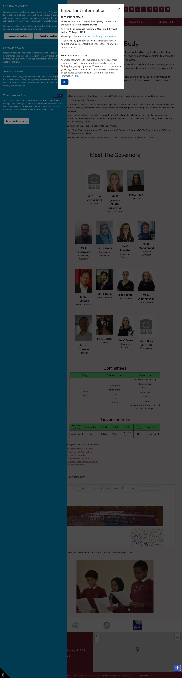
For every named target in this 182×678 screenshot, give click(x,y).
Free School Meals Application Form (98, 36)
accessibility (177, 668)
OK (64, 82)
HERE (76, 75)
